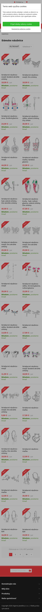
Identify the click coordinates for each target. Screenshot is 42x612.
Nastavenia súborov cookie (21, 29)
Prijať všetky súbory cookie (21, 24)
